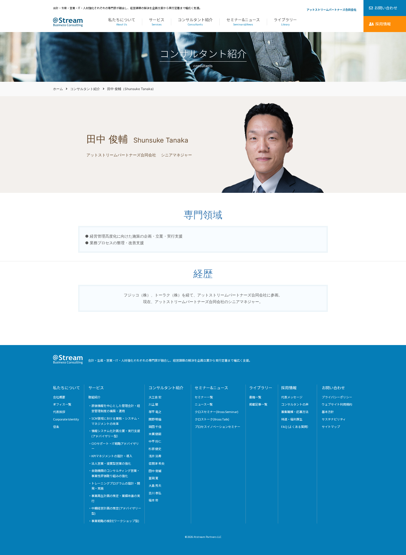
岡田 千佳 (155, 426)
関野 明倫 (155, 419)
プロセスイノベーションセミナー (217, 426)
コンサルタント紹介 (195, 22)
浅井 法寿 (155, 456)
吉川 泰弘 (155, 493)
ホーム (58, 89)
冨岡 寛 (153, 478)
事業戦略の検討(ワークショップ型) (115, 521)
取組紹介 (94, 397)
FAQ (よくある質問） (295, 426)
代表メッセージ (291, 397)
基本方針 (328, 411)
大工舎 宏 (155, 397)
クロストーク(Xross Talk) (212, 419)
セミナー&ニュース (243, 22)
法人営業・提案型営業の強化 (111, 463)
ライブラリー (285, 22)
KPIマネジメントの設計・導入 (111, 456)
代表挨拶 (59, 411)
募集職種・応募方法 (295, 411)
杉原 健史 (155, 448)
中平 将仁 (155, 441)
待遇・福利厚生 (291, 419)
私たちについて (121, 22)
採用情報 (289, 387)
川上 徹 (153, 404)
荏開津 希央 (156, 463)
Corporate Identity (66, 419)
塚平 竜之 (155, 411)
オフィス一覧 (62, 404)
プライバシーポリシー (337, 397)
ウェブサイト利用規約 (337, 404)
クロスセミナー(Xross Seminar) (216, 411)
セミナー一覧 (204, 397)
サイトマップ (331, 426)
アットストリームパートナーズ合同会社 (331, 9)
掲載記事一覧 (258, 404)
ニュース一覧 (204, 404)
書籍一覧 (255, 397)
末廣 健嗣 (155, 434)
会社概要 (59, 397)
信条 (56, 426)
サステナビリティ (334, 419)
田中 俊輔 (155, 471)
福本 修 (153, 500)
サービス (156, 22)
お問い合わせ (333, 387)
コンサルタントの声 (295, 404)
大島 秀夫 (155, 485)
